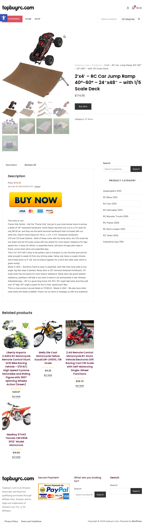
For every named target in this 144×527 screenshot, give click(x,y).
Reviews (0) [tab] (30, 165)
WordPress (137, 521)
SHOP (37, 19)
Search (106, 163)
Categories (14, 19)
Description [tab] (11, 165)
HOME (28, 19)
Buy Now (83, 106)
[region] (37, 504)
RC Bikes (89, 119)
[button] (3, 17)
